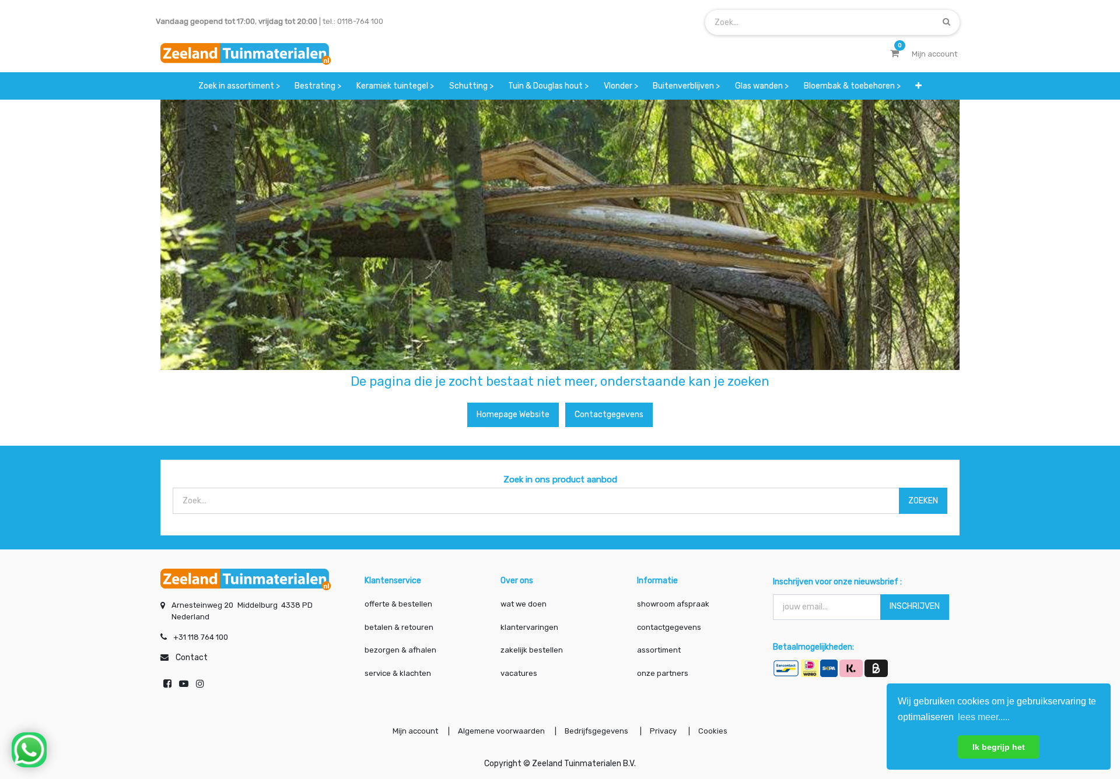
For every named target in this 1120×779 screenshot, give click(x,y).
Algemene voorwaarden (501, 731)
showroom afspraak (673, 604)
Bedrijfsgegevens (597, 731)
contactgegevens (669, 627)
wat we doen (524, 604)
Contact (192, 657)
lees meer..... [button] (984, 717)
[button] (918, 86)
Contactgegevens (609, 415)
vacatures (519, 673)
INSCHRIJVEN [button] (915, 606)
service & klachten (398, 673)
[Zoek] (946, 21)
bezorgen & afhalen (400, 650)
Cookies (712, 731)
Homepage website (513, 415)
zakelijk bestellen (532, 650)
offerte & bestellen (399, 604)
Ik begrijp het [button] (998, 747)
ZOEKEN (923, 501)
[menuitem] (239, 86)
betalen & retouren (399, 627)
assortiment (659, 650)
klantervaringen (529, 627)
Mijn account (415, 731)
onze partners (662, 673)
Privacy (664, 731)
